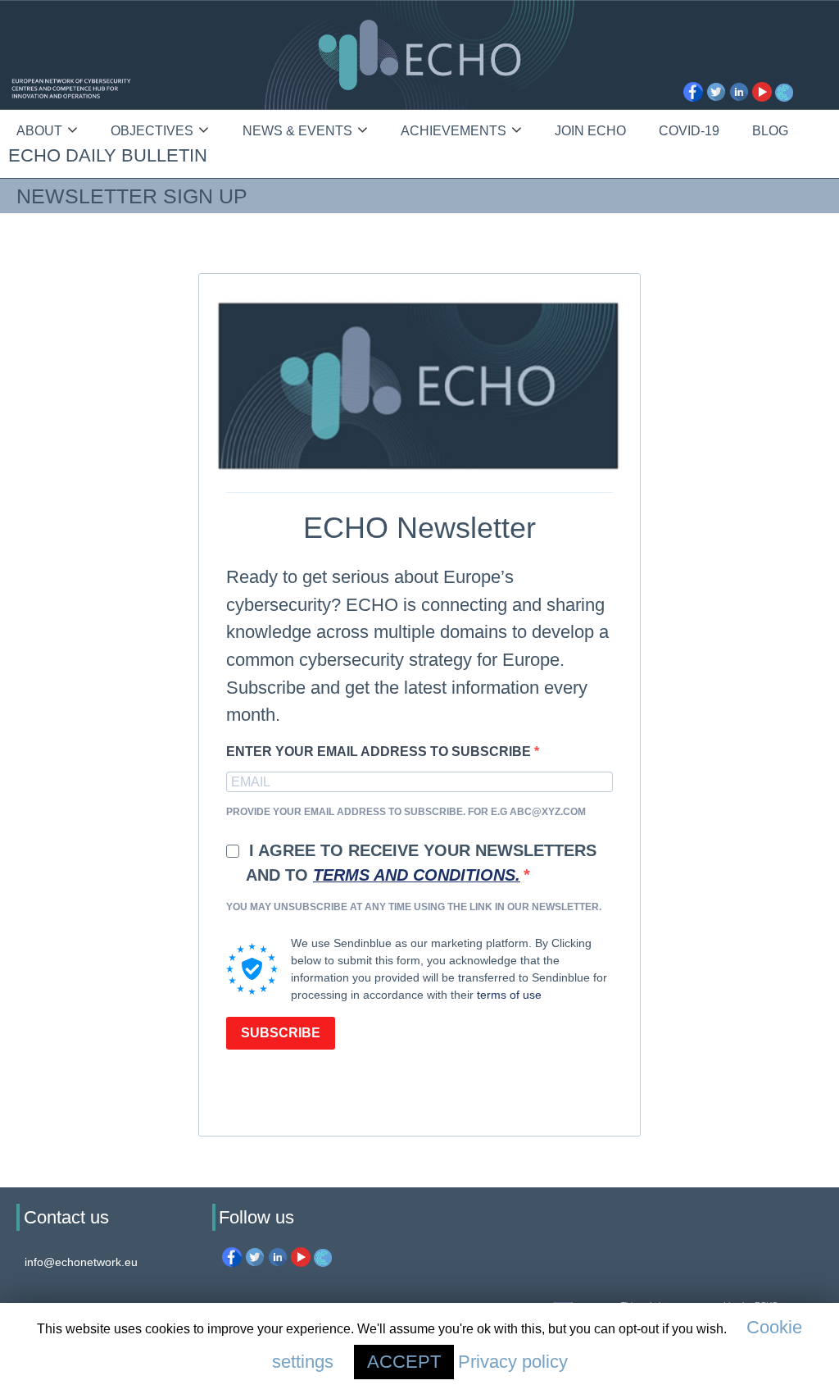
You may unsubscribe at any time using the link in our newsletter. (413, 907)
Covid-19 (689, 131)
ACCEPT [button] (404, 1361)
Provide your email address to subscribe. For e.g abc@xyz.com (406, 812)
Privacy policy (513, 1361)
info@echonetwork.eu (81, 1262)
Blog (770, 131)
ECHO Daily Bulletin (107, 155)
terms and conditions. (416, 875)
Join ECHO (590, 131)
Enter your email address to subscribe (380, 751)
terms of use (509, 994)
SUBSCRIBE (280, 1033)
